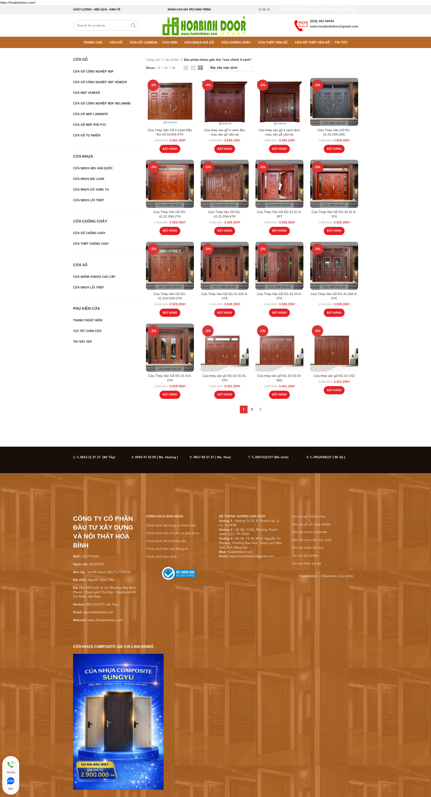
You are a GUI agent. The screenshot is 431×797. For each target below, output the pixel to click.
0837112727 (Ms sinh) (271, 457)
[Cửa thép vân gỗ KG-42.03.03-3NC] (279, 348)
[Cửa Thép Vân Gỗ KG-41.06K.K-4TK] (334, 266)
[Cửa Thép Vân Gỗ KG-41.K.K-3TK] (170, 348)
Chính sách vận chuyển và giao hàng (172, 533)
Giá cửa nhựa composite (309, 532)
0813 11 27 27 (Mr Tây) (97, 457)
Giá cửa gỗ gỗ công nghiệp (311, 524)
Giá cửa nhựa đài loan (308, 547)
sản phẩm (172, 59)
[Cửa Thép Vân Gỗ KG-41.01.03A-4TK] (225, 184)
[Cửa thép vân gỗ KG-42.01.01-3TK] (225, 348)
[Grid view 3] (193, 68)
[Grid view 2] (186, 68)
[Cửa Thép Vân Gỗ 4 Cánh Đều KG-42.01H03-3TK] (170, 102)
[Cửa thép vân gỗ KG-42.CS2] (334, 348)
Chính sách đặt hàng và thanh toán (171, 525)
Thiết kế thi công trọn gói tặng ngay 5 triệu (316, 9)
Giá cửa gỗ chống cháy (308, 516)
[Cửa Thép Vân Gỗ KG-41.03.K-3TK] (279, 266)
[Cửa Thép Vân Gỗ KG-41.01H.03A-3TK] (170, 266)
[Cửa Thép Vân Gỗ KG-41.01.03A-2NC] (334, 102)
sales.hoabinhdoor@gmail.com (334, 26)
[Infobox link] (179, 575)
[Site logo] (204, 25)
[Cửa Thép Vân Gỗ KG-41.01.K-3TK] (334, 184)
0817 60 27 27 (212, 457)
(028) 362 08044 (322, 21)
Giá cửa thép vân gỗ (306, 563)
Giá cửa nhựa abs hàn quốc (312, 540)
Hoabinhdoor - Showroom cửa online (326, 576)
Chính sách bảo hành (161, 556)
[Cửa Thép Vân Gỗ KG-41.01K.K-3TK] (225, 266)
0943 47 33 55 (156, 457)
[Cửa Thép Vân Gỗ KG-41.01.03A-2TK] (170, 184)
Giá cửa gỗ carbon (305, 555)
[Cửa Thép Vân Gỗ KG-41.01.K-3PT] (279, 184)
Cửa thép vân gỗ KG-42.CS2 (334, 376)
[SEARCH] (133, 25)
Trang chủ (153, 59)
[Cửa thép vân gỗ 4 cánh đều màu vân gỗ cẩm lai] (225, 102)
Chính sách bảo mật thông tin (167, 548)
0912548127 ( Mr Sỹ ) (329, 457)
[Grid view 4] (200, 68)
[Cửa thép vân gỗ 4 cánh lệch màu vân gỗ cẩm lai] (279, 102)
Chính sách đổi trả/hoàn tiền (166, 541)
